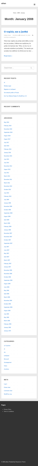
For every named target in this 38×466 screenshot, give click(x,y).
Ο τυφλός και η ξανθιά (16, 31)
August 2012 (7, 169)
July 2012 (6, 172)
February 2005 (7, 324)
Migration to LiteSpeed (9, 89)
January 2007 (7, 267)
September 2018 (8, 132)
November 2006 (8, 273)
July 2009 (6, 199)
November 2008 (8, 206)
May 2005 (6, 317)
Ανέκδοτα (13, 37)
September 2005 (8, 307)
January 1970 (7, 330)
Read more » (8, 56)
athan (3, 3)
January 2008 (7, 230)
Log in (5, 384)
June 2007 (6, 250)
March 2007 (7, 260)
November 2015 (8, 156)
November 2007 (8, 236)
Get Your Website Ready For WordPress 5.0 (15, 96)
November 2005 (8, 300)
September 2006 (8, 280)
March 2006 (7, 297)
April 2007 (6, 256)
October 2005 (7, 304)
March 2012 (7, 176)
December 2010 (8, 186)
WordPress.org (8, 394)
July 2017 (6, 142)
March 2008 (7, 223)
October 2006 (7, 277)
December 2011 (8, 179)
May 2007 (6, 253)
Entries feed (7, 387)
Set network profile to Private (11, 92)
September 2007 (8, 243)
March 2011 (7, 183)
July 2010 (6, 193)
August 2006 (7, 283)
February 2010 (7, 196)
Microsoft (6, 359)
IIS (4, 352)
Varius (5, 365)
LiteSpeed (6, 355)
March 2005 (7, 320)
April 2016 (6, 145)
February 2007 (7, 263)
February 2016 (7, 149)
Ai (4, 82)
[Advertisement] (19, 438)
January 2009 (7, 203)
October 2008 (7, 209)
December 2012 (8, 166)
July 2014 (6, 162)
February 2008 (7, 226)
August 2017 (7, 139)
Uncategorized (7, 362)
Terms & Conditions (9, 411)
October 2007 (7, 240)
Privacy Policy (7, 409)
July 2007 (6, 246)
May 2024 (6, 122)
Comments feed (8, 390)
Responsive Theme (20, 462)
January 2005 (7, 327)
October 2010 (7, 189)
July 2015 (6, 159)
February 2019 (7, 125)
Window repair (7, 86)
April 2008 (6, 219)
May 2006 (6, 290)
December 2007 (8, 233)
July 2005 (6, 314)
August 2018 (7, 135)
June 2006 (6, 287)
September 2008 (8, 213)
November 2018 (8, 129)
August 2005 (7, 310)
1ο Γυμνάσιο (7, 345)
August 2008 (7, 216)
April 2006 (6, 293)
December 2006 (8, 270)
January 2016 (7, 152)
